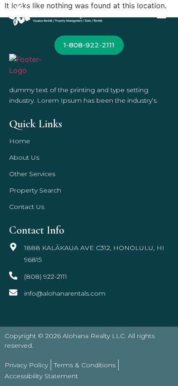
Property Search (35, 190)
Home (19, 141)
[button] (161, 14)
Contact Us (26, 207)
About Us (24, 157)
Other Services (32, 174)
